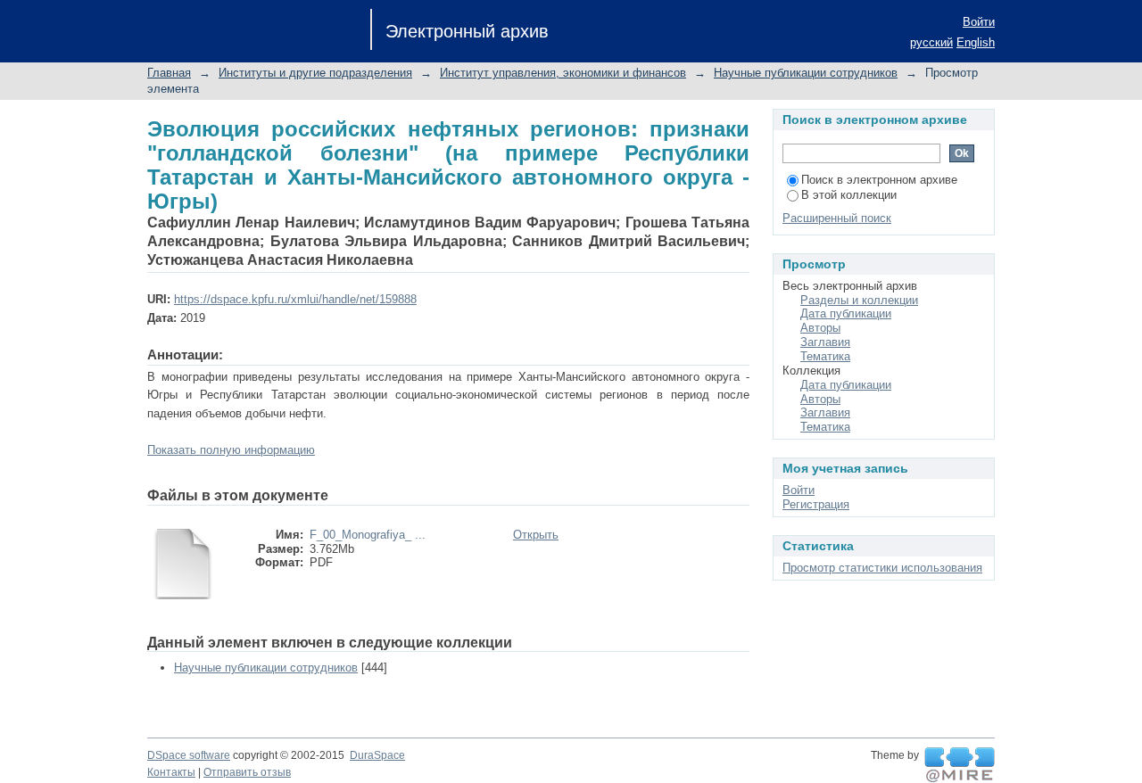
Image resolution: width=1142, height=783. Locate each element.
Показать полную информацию (231, 450)
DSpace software (188, 755)
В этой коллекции (849, 195)
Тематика (825, 356)
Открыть (536, 534)
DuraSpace (377, 755)
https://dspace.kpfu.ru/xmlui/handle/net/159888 (295, 299)
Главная (169, 72)
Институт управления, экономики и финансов (563, 72)
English (975, 42)
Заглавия (825, 342)
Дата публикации (845, 313)
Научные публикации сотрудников (806, 72)
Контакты (171, 772)
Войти (979, 22)
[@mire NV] (959, 765)
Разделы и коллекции (859, 300)
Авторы (820, 327)
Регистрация (815, 504)
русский (931, 42)
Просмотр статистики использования (882, 567)
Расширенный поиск (836, 218)
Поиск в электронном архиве (879, 179)
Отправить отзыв (247, 772)
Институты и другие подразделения (315, 72)
